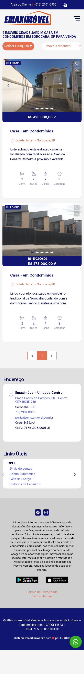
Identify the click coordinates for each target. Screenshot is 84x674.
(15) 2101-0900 (25, 412)
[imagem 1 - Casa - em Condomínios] (42, 85)
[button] (65, 5)
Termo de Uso (42, 596)
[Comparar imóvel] (77, 69)
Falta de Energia (21, 479)
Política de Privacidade (42, 592)
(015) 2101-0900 (45, 4)
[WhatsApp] (76, 642)
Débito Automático (22, 474)
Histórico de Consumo (25, 484)
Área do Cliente (21, 4)
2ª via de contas (21, 468)
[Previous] (8, 85)
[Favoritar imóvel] (77, 63)
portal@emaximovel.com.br (34, 417)
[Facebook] (38, 512)
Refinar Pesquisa (17, 46)
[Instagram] (46, 512)
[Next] (75, 85)
